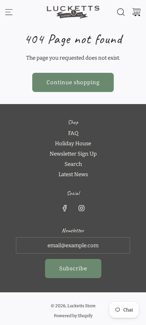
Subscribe (73, 268)
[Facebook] (65, 208)
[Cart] (136, 12)
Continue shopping (73, 82)
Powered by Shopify (73, 315)
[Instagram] (81, 208)
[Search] (121, 12)
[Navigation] (9, 12)
